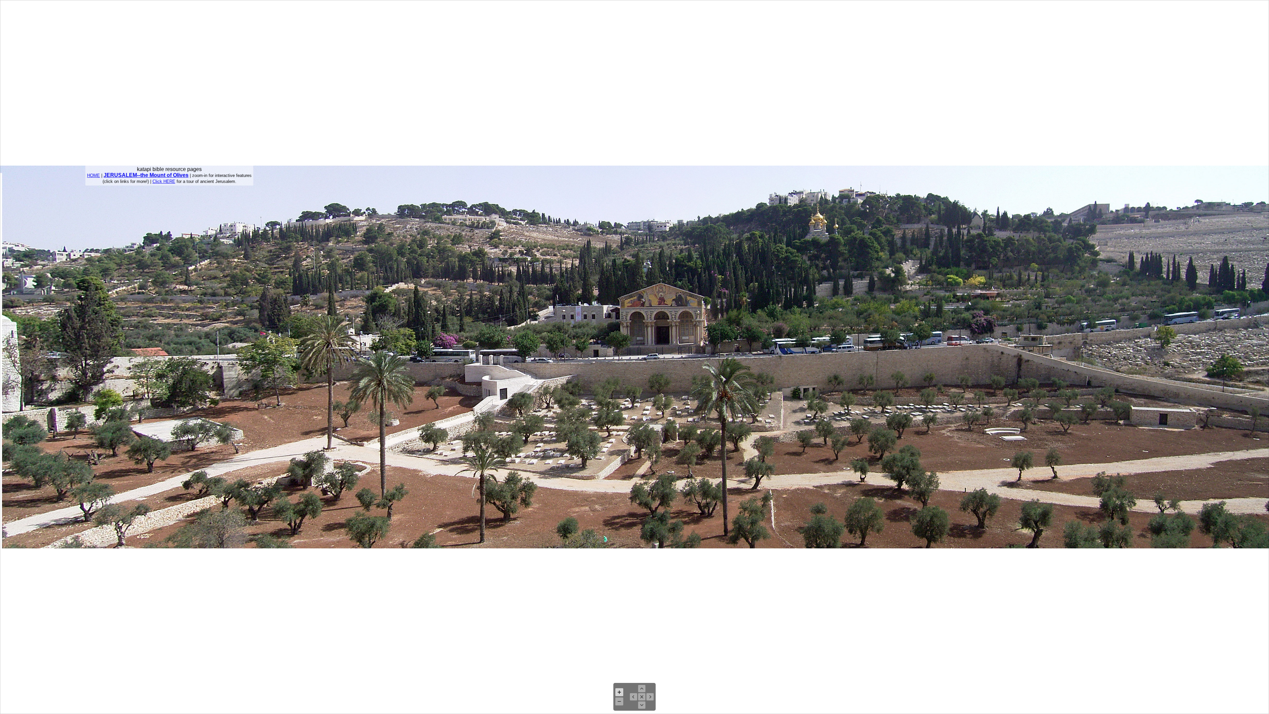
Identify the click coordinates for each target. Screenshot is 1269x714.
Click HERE (163, 181)
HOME (93, 175)
